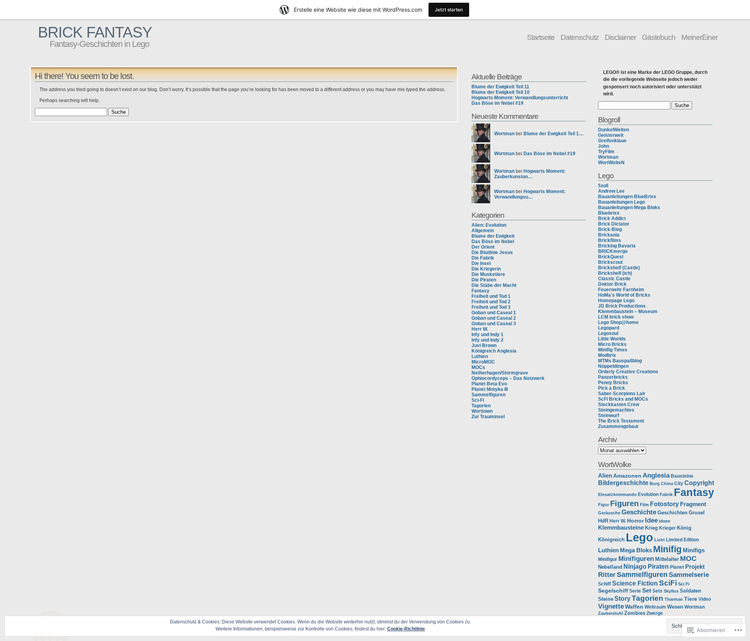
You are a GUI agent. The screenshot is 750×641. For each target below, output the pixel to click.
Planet (677, 567)
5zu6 (603, 185)
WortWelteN (611, 162)
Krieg (651, 528)
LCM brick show (616, 317)
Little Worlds (612, 339)
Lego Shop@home (618, 322)
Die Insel (481, 263)
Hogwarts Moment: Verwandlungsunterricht (519, 97)
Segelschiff (613, 591)
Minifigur (607, 559)
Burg (655, 483)
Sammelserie (689, 574)
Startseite (541, 37)
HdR (603, 521)
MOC (688, 558)
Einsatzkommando (617, 494)
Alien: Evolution (488, 225)
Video (704, 599)
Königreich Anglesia (493, 351)
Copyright (699, 483)
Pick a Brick (611, 388)
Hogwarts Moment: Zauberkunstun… (530, 173)
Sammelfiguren (488, 394)
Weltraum (655, 606)
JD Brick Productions (622, 306)
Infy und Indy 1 (487, 334)
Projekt (695, 566)
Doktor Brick (612, 284)
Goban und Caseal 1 (493, 312)
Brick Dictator (613, 224)
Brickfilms (609, 240)
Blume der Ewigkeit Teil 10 (500, 92)
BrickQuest (610, 257)
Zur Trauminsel (488, 416)
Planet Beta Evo (489, 384)
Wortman (504, 133)
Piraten (658, 566)
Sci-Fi (477, 400)
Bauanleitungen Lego (621, 202)
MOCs (478, 367)
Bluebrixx (609, 213)
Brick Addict (612, 218)
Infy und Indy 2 (487, 340)
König (684, 528)
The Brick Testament (621, 421)
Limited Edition (682, 539)
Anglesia (656, 475)
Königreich (611, 540)
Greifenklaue (612, 140)
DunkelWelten (613, 129)
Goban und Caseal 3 (493, 323)
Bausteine (682, 476)
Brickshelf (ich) (615, 273)
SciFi (668, 583)
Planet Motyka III (489, 389)
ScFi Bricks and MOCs (623, 399)
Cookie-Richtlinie (406, 629)
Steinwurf (608, 415)
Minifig (667, 549)
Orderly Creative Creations (628, 371)
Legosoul (608, 333)
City (678, 483)
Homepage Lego (616, 300)
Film (644, 504)
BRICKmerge (613, 251)
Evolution (648, 494)
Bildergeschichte (623, 483)
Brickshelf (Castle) (619, 267)
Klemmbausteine (621, 528)
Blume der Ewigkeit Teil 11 (500, 87)
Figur (603, 504)
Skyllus (671, 591)
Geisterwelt (610, 135)
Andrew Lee (611, 191)
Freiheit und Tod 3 (491, 307)
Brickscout (610, 262)
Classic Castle (614, 278)
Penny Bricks (613, 382)
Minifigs (694, 550)
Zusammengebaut (618, 426)
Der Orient (483, 247)
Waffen (634, 606)
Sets (657, 591)
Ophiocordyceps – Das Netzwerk (508, 378)
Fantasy (480, 291)
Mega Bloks (636, 550)
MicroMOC (483, 362)
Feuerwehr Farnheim (621, 289)
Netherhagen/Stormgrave (499, 373)
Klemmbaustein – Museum (627, 311)
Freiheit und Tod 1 (491, 296)
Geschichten (672, 513)
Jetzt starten (449, 10)
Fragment (693, 504)
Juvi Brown (483, 345)
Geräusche (609, 512)
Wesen (675, 607)
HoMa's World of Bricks (624, 295)
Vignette (611, 606)
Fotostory (664, 503)
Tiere (690, 599)
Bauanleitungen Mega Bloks (629, 207)
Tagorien (481, 405)
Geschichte (638, 512)
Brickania (609, 235)
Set (646, 590)
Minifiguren (636, 558)
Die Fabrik (482, 258)
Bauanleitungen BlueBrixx (627, 196)
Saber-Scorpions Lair (621, 393)
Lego (639, 537)
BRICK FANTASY (95, 32)
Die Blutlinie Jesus (492, 252)
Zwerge (654, 613)
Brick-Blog (610, 229)
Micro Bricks (612, 344)
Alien (605, 476)
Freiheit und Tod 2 (491, 301)
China (667, 483)
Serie (635, 590)
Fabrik (666, 494)
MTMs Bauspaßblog (620, 360)
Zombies (634, 613)
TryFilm (606, 151)
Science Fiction (635, 583)
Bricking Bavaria (617, 246)
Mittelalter (667, 559)
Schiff (604, 583)
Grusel (697, 513)
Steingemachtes (616, 410)
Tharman (673, 599)
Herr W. (479, 329)
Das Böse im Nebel (492, 241)
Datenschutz (580, 37)
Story (622, 598)
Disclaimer (620, 37)
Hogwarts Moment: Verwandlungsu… (530, 194)
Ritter (607, 574)
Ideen (664, 521)
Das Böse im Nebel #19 (497, 103)
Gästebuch (658, 37)
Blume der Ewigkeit (492, 236)
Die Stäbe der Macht (493, 285)
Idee (651, 520)
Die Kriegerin (486, 269)
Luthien (479, 356)
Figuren (624, 503)
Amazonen (627, 476)
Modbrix (607, 355)
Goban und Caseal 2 (493, 318)
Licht (659, 539)
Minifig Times (612, 350)
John (603, 146)
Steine (605, 599)
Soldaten (690, 591)
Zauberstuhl (610, 613)
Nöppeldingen (613, 366)
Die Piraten (483, 280)
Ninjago (634, 566)
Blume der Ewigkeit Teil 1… (553, 133)
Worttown (482, 411)
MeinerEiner (699, 37)
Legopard (608, 328)
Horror (635, 521)
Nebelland (610, 567)
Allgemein (482, 230)
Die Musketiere (488, 274)
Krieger (667, 527)
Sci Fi (683, 584)
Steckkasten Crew (618, 404)
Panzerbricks (613, 377)
